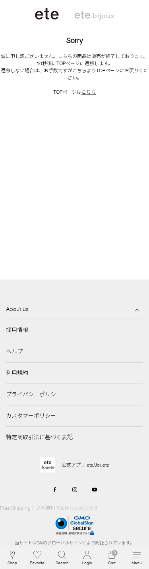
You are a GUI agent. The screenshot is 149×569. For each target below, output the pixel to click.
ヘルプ (14, 351)
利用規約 (17, 372)
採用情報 (17, 330)
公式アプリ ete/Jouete (85, 465)
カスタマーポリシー (31, 415)
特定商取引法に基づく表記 (39, 437)
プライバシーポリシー (34, 394)
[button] (62, 558)
